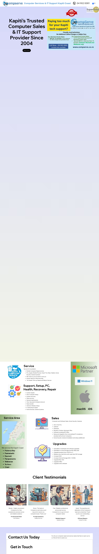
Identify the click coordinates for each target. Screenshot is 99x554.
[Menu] (94, 3)
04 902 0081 (83, 3)
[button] (93, 3)
